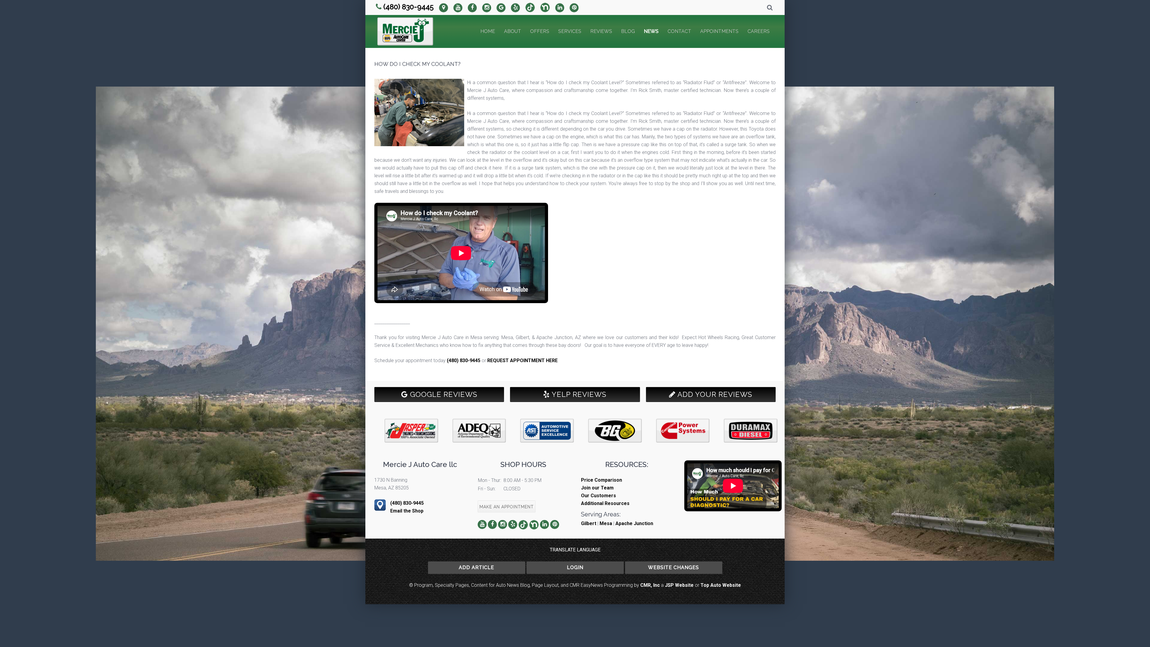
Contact (679, 31)
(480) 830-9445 (408, 6)
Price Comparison (601, 480)
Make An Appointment (506, 506)
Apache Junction (634, 523)
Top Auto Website (720, 585)
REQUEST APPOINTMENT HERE (522, 360)
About (512, 31)
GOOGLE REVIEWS (442, 394)
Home (487, 31)
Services (569, 31)
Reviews (601, 31)
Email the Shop (406, 511)
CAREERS (759, 31)
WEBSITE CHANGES (673, 567)
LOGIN (575, 567)
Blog (628, 31)
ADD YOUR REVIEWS (714, 394)
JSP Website (679, 585)
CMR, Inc (650, 585)
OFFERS (539, 31)
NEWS (651, 31)
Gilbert (588, 523)
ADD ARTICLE (476, 567)
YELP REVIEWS (578, 394)
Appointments (719, 31)
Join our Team (597, 488)
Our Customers (598, 495)
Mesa (606, 523)
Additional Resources (605, 503)
